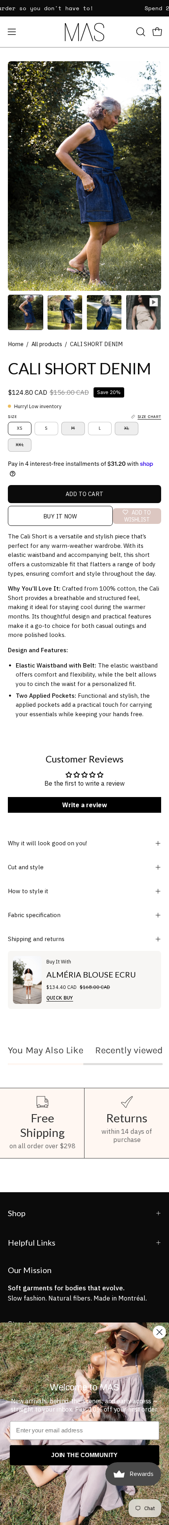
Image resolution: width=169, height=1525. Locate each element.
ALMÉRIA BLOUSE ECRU (91, 974)
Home (16, 344)
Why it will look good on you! (47, 843)
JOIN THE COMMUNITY (84, 1455)
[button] (139, 31)
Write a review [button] (84, 805)
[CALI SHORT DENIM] (25, 312)
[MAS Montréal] (84, 32)
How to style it (28, 891)
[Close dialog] (159, 1332)
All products (46, 344)
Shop (17, 1213)
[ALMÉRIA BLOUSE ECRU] (27, 980)
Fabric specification (34, 915)
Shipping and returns (36, 939)
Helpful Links (31, 1242)
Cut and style (26, 867)
